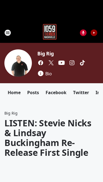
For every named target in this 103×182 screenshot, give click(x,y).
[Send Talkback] (83, 32)
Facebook (56, 92)
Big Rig (45, 53)
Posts (33, 92)
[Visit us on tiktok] (82, 62)
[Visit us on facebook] (40, 62)
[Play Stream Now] (94, 32)
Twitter (81, 92)
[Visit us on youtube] (61, 62)
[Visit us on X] (51, 62)
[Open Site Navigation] (7, 32)
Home (14, 92)
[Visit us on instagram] (72, 62)
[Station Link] (50, 32)
